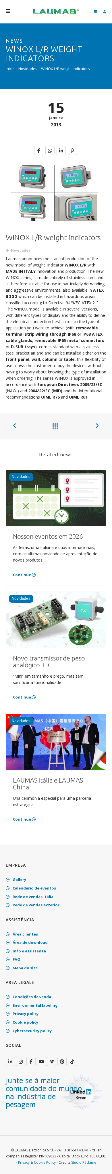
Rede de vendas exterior (35, 905)
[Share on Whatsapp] (50, 150)
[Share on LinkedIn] (61, 150)
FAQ (16, 959)
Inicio (10, 68)
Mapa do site (25, 967)
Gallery (19, 879)
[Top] (99, 1163)
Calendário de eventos (34, 888)
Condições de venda (31, 996)
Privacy (24, 1162)
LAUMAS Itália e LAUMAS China (48, 784)
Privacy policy (25, 1013)
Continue (22, 574)
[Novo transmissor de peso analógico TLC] (56, 619)
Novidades (27, 68)
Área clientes (25, 934)
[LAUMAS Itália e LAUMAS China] (56, 741)
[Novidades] (54, 426)
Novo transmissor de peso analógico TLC (49, 661)
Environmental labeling (35, 1005)
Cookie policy (25, 1022)
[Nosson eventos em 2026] (56, 497)
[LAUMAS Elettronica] (10, 1061)
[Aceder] (104, 11)
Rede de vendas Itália (32, 896)
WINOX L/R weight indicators (65, 68)
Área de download (30, 942)
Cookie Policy (45, 1162)
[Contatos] (95, 11)
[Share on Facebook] (38, 150)
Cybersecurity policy (32, 1030)
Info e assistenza (29, 951)
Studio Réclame (83, 1162)
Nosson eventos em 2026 (48, 536)
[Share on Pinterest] (72, 150)
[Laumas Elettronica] (56, 14)
